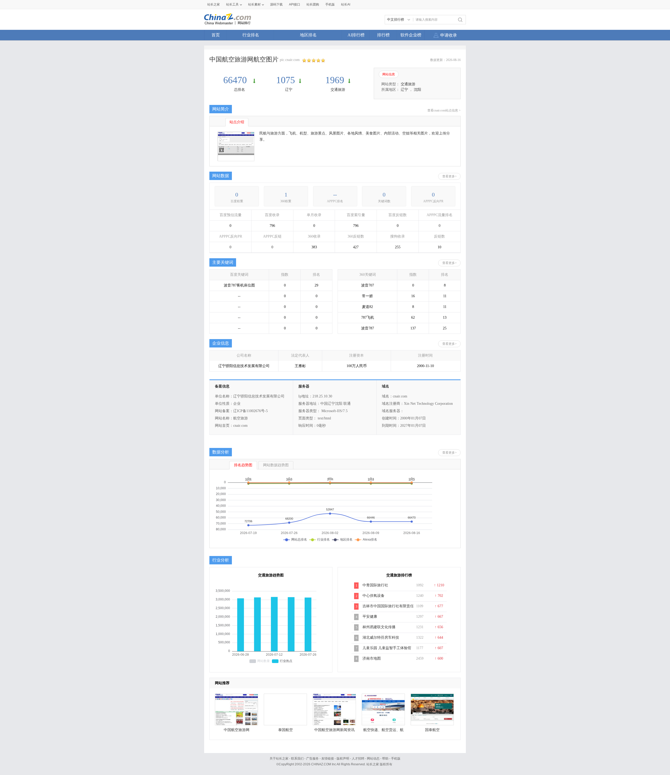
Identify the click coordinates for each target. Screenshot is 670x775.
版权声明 (343, 758)
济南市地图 (371, 658)
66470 (236, 80)
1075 (285, 80)
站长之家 (213, 4)
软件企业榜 (410, 35)
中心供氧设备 (373, 596)
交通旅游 (338, 90)
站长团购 (312, 4)
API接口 (294, 4)
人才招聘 (358, 758)
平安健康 (369, 617)
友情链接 (327, 758)
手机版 (395, 758)
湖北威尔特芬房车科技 (380, 637)
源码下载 (276, 4)
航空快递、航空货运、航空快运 (383, 731)
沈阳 (417, 90)
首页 (215, 35)
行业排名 (250, 35)
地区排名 (308, 35)
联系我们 (297, 758)
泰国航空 (285, 730)
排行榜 (383, 35)
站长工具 (232, 4)
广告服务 (312, 758)
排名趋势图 (243, 465)
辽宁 (288, 90)
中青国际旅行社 (375, 585)
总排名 (239, 90)
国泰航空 (432, 730)
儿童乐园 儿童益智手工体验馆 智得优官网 (386, 650)
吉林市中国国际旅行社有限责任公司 (388, 609)
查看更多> (449, 176)
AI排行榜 (356, 35)
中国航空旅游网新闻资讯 (334, 730)
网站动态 (373, 758)
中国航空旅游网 (236, 730)
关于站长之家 (279, 758)
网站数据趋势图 (276, 465)
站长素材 (254, 4)
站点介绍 (237, 122)
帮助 (385, 758)
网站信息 (388, 74)
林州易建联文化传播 (378, 627)
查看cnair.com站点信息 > (444, 110)
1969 (334, 80)
